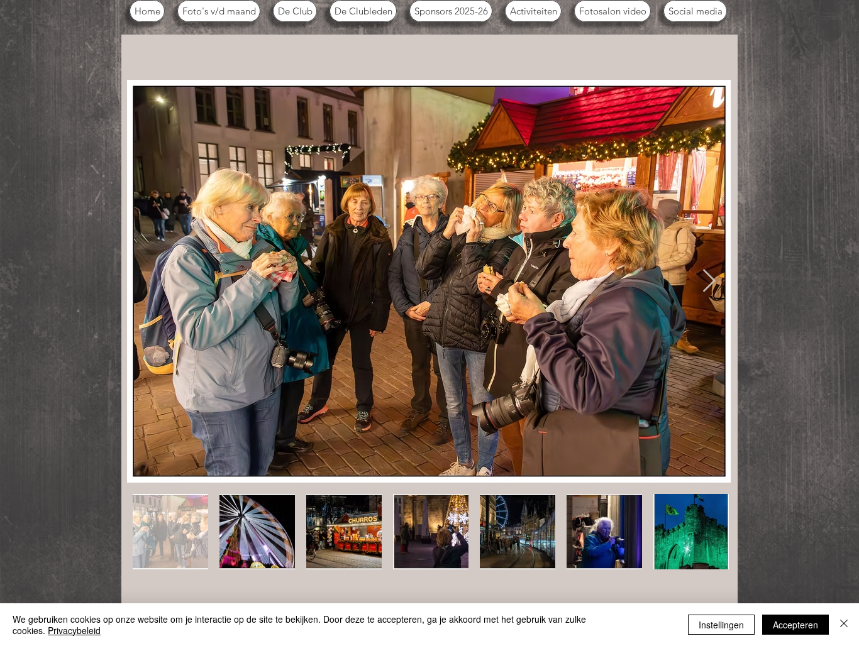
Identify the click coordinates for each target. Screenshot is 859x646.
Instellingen (721, 624)
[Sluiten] (843, 624)
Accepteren (795, 624)
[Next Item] (709, 281)
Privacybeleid (74, 630)
